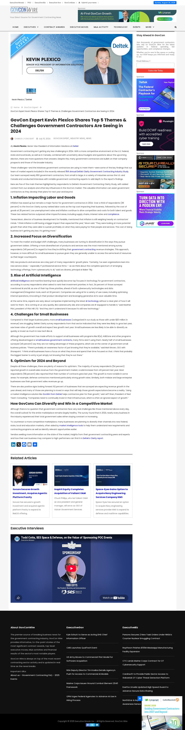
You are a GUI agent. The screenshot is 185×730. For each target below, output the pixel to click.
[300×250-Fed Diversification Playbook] (155, 95)
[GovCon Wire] (24, 10)
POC (29, 2)
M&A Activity (101, 27)
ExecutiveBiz (130, 627)
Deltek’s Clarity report (93, 438)
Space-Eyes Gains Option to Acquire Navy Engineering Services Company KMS (112, 493)
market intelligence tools (71, 425)
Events (136, 27)
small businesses (63, 319)
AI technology (92, 301)
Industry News (77, 138)
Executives (30, 27)
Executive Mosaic (17, 2)
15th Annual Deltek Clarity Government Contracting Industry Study (97, 171)
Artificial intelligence (20, 280)
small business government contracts (54, 340)
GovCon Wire (121, 721)
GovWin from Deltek (52, 394)
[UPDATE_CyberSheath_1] (155, 172)
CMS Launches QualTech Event (81, 647)
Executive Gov (55, 2)
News (88, 138)
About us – (16, 675)
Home (15, 27)
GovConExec (69, 2)
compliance (113, 214)
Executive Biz (40, 2)
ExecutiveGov (75, 627)
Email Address (143, 61)
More (148, 27)
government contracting (83, 249)
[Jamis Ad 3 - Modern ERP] (155, 210)
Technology (121, 27)
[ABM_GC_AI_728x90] (127, 16)
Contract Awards (54, 27)
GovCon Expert (31, 107)
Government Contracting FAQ (37, 675)
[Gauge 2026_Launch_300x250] (161, 713)
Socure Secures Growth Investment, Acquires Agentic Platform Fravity (30, 493)
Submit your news (89, 2)
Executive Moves (79, 27)
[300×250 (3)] (155, 134)
